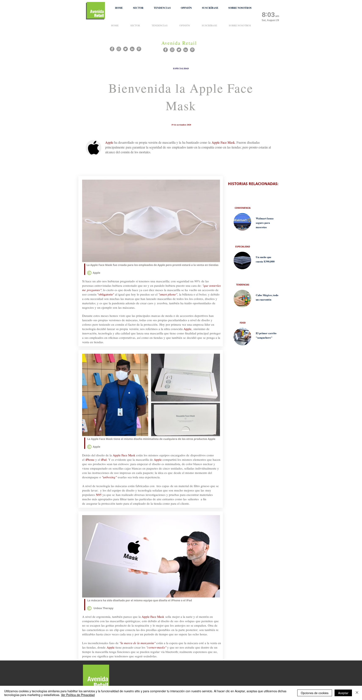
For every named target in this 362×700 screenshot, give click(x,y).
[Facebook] (165, 49)
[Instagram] (172, 49)
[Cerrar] (356, 693)
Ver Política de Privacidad (78, 695)
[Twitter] (179, 49)
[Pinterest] (192, 49)
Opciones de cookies (314, 693)
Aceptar (343, 693)
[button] (138, 8)
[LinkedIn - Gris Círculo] (185, 49)
